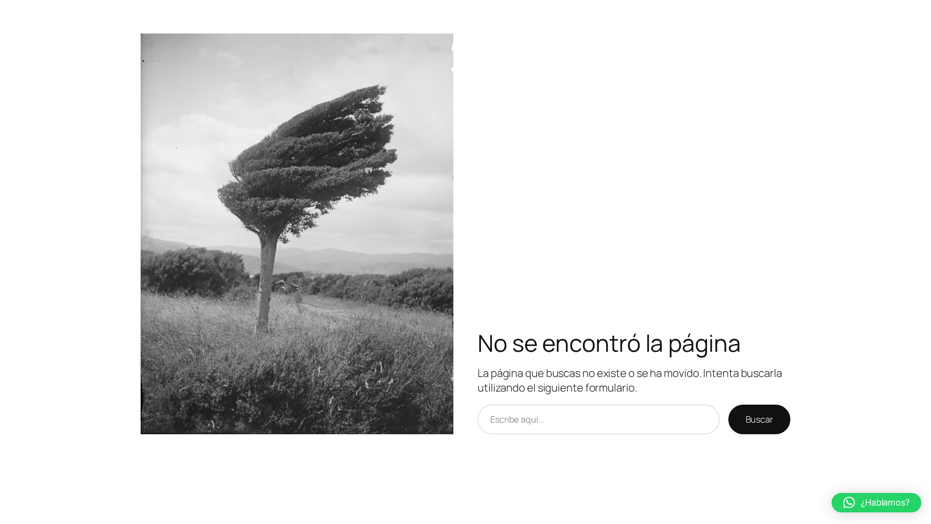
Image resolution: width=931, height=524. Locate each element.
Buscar (759, 419)
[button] (876, 502)
